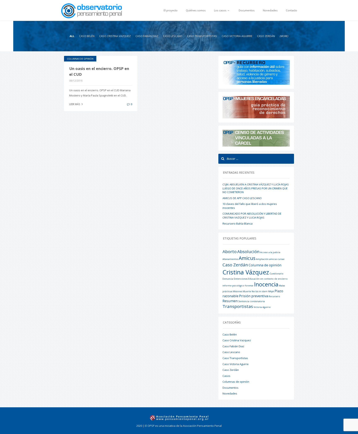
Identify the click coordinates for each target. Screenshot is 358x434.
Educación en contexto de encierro (268, 278)
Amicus (247, 258)
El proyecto (171, 10)
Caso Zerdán (266, 36)
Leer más (75, 104)
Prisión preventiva (253, 295)
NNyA (271, 291)
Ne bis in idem (259, 291)
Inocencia (266, 284)
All (72, 36)
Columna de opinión (265, 265)
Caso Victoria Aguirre (237, 36)
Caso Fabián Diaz (146, 36)
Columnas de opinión (80, 58)
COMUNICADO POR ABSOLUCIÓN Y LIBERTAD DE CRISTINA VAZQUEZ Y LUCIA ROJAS (252, 215)
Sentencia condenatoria (251, 301)
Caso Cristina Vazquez (115, 36)
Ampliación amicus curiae (270, 259)
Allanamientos (230, 259)
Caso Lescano (172, 36)
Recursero (274, 296)
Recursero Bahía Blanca (238, 223)
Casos (226, 376)
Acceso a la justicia (270, 252)
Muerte (247, 291)
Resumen (230, 300)
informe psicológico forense (238, 285)
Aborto (230, 251)
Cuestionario (276, 273)
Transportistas (238, 306)
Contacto (291, 10)
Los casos (220, 10)
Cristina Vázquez (246, 272)
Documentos (247, 10)
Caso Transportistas (202, 36)
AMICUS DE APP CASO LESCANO (242, 198)
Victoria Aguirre (262, 307)
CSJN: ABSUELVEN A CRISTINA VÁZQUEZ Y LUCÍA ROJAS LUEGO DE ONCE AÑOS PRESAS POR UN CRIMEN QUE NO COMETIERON (256, 188)
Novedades (270, 10)
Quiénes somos (196, 10)
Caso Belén (86, 36)
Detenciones (241, 278)
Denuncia (228, 278)
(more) (284, 36)
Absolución (248, 251)
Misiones (237, 291)
